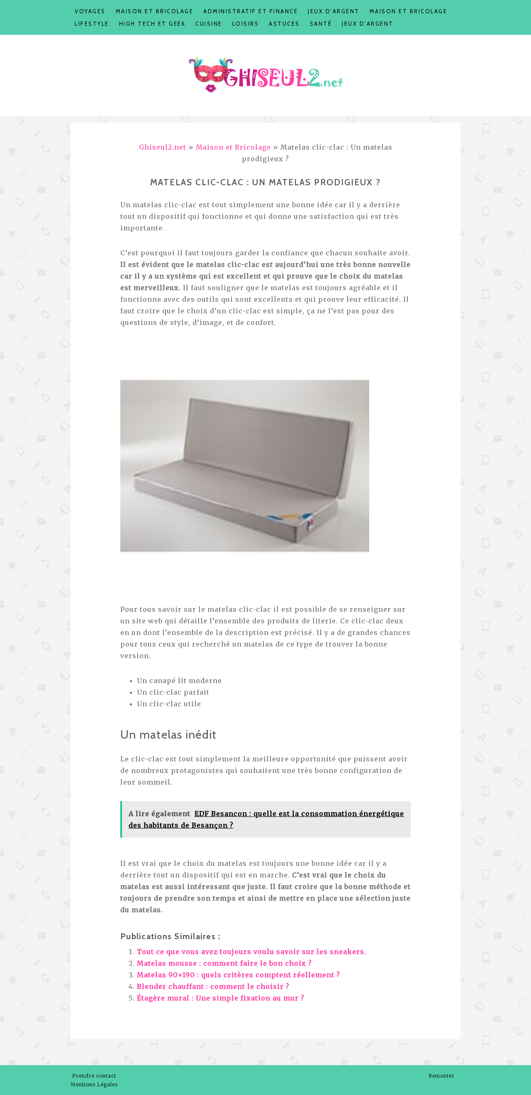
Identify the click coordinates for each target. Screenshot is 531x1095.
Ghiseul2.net (162, 147)
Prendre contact (94, 1076)
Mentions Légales (94, 1084)
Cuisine (208, 23)
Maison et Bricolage (155, 11)
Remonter (442, 1076)
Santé (321, 23)
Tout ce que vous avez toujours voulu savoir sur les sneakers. (251, 951)
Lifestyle (92, 23)
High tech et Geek (152, 23)
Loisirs (245, 23)
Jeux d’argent (334, 11)
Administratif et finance (250, 11)
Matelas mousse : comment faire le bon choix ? (224, 963)
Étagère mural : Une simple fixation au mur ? (220, 998)
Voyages (90, 11)
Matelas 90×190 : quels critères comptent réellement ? (238, 975)
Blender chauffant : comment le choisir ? (213, 986)
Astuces (284, 23)
